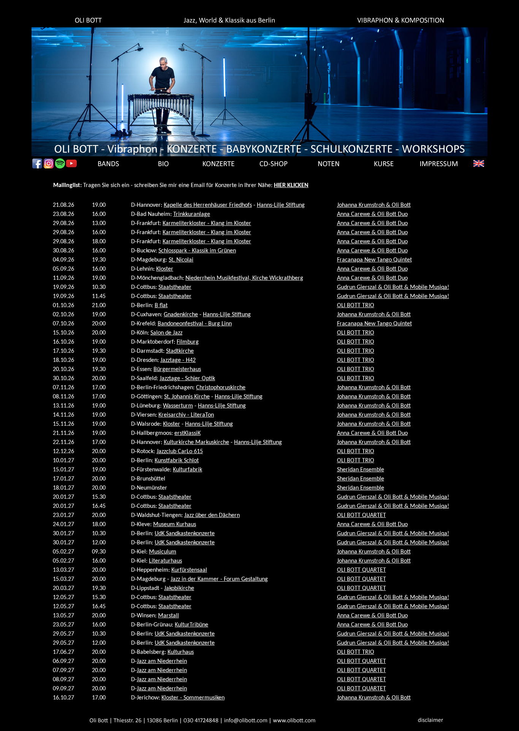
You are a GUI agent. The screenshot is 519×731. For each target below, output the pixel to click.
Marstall (168, 616)
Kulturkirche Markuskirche (196, 442)
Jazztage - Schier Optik (187, 379)
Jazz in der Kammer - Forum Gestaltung (219, 579)
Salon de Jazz (166, 333)
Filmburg (188, 342)
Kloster (164, 269)
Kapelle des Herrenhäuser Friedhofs (208, 205)
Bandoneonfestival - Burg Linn (195, 324)
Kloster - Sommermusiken (193, 698)
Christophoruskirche (220, 388)
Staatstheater (174, 287)
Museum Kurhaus (174, 525)
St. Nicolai (181, 260)
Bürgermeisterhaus (177, 369)
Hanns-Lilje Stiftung (281, 205)
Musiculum (162, 552)
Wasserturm (178, 406)
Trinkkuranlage (191, 214)
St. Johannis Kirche (187, 397)
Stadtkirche (180, 351)
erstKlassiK (187, 433)
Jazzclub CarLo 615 (180, 452)
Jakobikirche (179, 588)
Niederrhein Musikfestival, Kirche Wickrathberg (244, 278)
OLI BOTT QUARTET (361, 515)
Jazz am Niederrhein (162, 661)
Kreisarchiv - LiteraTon (186, 415)
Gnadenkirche (181, 315)
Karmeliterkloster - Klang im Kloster (207, 223)
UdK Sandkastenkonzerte (185, 534)
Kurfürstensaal (189, 570)
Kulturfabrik (187, 470)
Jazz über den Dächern (212, 515)
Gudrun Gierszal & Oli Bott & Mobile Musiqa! (393, 287)
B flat (161, 306)
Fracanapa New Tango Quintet (374, 260)
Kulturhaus (181, 652)
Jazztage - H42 (178, 360)
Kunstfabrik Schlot (177, 461)
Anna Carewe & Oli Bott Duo (372, 214)
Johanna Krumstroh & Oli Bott (374, 205)
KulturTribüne (191, 625)
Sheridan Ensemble (360, 470)
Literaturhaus (165, 561)
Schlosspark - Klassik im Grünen (197, 251)
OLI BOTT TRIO (355, 306)
